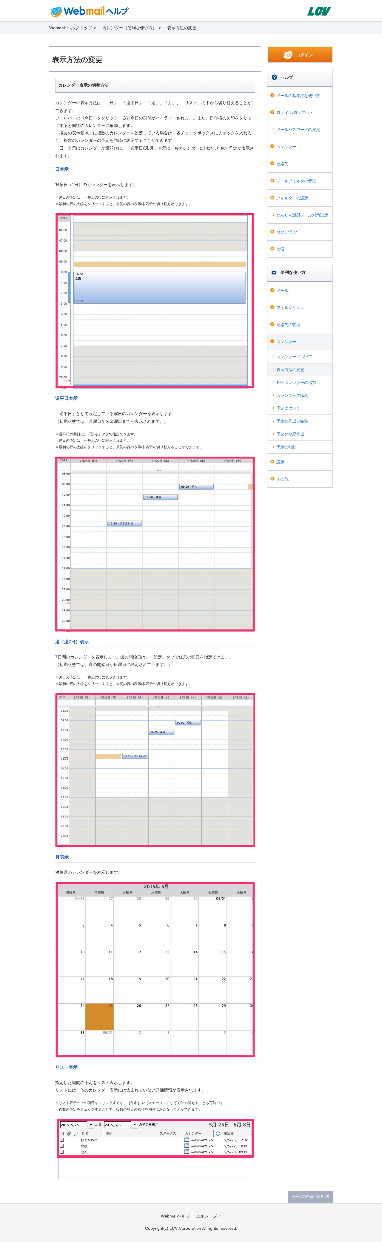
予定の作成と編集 (292, 421)
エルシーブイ (208, 1216)
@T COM (318, 11)
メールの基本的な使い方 (298, 95)
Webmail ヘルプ (90, 11)
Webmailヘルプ (175, 1216)
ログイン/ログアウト (294, 112)
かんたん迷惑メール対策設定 (302, 215)
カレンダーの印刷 (292, 395)
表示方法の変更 (290, 369)
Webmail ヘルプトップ (70, 27)
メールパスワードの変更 (298, 129)
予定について (288, 408)
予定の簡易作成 (290, 434)
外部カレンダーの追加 (296, 382)
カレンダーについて (294, 356)
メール (282, 290)
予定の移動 (286, 447)
